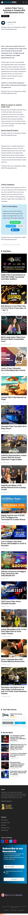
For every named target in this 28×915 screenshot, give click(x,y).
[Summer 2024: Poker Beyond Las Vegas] (14, 385)
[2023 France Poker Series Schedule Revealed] (14, 590)
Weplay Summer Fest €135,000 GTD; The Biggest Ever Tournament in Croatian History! (13, 517)
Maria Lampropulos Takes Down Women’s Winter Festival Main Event (13, 339)
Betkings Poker (5, 827)
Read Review (8, 722)
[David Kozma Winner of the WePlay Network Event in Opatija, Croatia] (14, 474)
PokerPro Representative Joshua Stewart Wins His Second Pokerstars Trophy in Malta (13, 457)
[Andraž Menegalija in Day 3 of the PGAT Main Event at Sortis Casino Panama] (14, 618)
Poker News (5, 16)
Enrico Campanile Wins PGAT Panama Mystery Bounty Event (12, 660)
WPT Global (4, 820)
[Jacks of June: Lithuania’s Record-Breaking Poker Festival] (14, 356)
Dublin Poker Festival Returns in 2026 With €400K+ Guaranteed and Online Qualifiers (13, 277)
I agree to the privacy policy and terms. (14, 872)
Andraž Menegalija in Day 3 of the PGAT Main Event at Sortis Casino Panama (13, 631)
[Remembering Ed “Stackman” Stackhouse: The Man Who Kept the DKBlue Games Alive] (5, 769)
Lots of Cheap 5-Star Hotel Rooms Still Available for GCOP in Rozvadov (13, 544)
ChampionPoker (5, 822)
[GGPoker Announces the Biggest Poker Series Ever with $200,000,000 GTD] (14, 560)
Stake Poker (4, 830)
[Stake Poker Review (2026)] (5, 716)
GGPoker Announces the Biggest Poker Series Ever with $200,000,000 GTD (13, 574)
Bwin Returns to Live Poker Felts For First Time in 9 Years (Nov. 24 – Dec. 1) (13, 308)
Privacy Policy (21, 910)
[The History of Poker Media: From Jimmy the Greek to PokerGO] (5, 760)
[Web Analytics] (3, 914)
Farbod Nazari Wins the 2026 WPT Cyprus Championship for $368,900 (18, 773)
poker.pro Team (12, 22)
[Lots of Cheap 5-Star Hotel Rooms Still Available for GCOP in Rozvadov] (14, 532)
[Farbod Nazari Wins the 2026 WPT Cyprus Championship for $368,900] (5, 778)
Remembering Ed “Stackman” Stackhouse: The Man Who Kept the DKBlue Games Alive (17, 765)
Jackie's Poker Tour (7, 244)
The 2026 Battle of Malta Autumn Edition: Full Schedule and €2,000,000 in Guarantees (18, 738)
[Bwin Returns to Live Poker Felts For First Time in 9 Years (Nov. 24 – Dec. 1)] (14, 294)
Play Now (20, 722)
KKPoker (3, 825)
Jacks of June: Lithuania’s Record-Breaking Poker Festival (13, 369)
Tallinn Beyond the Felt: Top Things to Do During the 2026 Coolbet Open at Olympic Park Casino (18, 747)
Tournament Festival (15, 244)
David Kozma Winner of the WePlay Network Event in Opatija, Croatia (13, 487)
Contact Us (6, 910)
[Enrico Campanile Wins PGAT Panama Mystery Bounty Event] (14, 648)
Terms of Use (13, 910)
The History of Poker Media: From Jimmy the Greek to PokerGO (18, 755)
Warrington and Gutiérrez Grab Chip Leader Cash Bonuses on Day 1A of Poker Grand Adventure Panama (14, 690)
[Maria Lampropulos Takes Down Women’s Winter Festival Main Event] (14, 325)
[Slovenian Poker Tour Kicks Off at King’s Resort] (14, 414)
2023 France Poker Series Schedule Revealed (11, 602)
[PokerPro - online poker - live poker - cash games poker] (8, 2)
